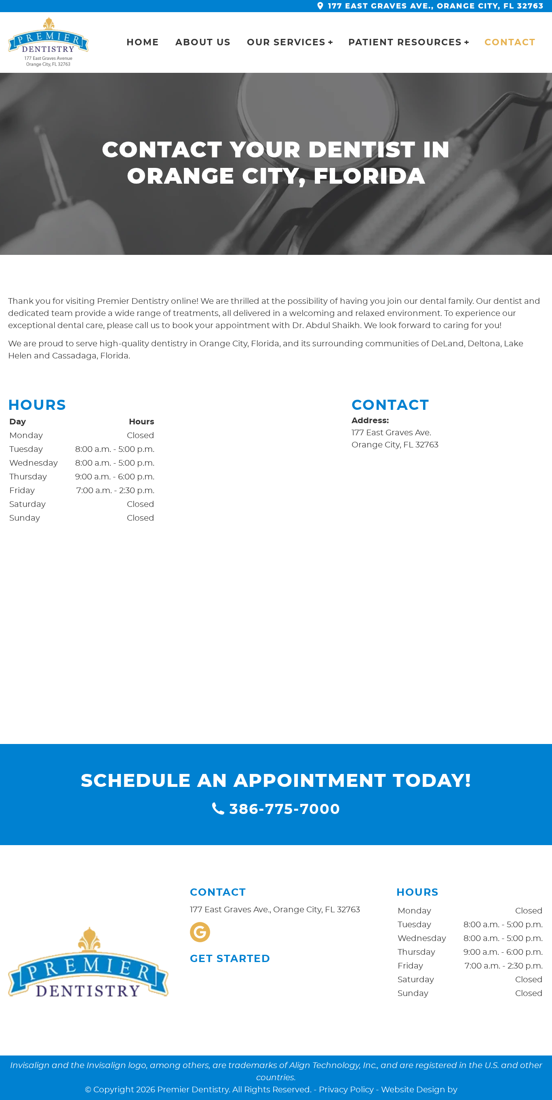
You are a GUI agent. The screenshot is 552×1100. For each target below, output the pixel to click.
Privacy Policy (346, 1090)
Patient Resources (405, 42)
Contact (510, 42)
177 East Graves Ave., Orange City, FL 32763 (434, 6)
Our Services (286, 42)
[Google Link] (200, 932)
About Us (203, 42)
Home (142, 42)
